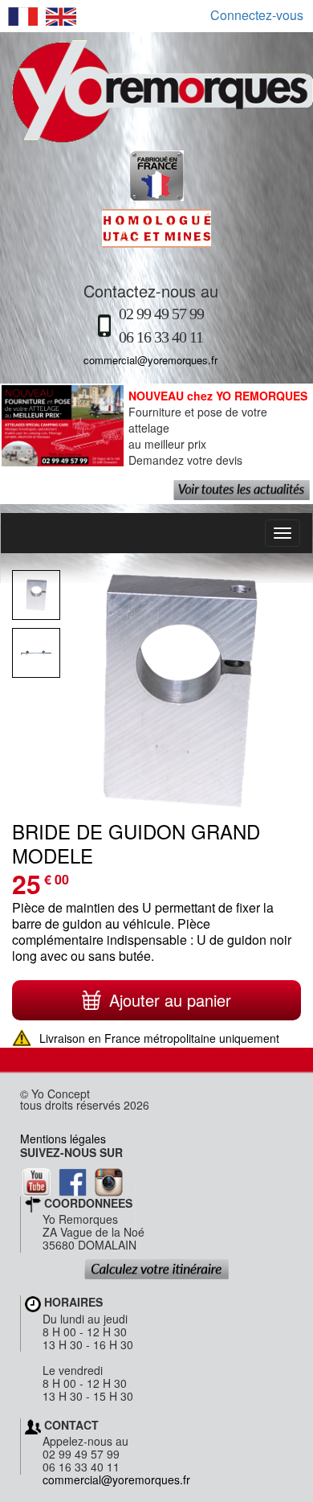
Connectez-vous (256, 15)
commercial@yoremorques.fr (150, 359)
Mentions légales (63, 1139)
